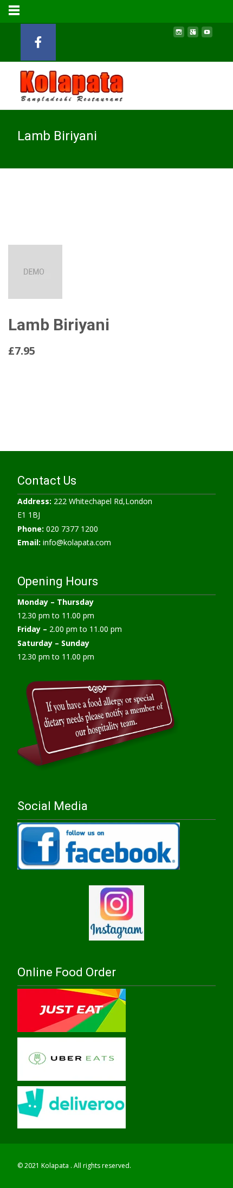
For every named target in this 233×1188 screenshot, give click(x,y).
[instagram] (178, 36)
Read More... (32, 377)
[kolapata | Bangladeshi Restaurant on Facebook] (38, 42)
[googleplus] (192, 36)
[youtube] (207, 36)
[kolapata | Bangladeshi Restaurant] (63, 83)
